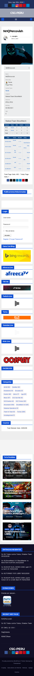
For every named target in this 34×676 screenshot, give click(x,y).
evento (7, 394)
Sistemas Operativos (11, 408)
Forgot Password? (16, 239)
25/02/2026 (10, 476)
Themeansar (16, 663)
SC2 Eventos (9, 401)
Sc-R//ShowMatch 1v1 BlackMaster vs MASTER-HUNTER (15, 493)
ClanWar (16, 387)
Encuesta (19, 390)
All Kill (7, 387)
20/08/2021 (8, 163)
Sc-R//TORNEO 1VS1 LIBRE (15, 532)
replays (30, 667)
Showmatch (9, 404)
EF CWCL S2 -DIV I (8, 628)
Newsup (28, 661)
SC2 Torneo (21, 401)
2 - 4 (20, 141)
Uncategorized (9, 415)
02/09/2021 (8, 158)
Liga (23, 394)
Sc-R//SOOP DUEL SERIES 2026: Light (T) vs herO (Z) (16, 513)
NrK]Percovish (6, 619)
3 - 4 (20, 158)
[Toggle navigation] (16, 19)
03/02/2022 (8, 141)
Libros (16, 394)
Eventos (17, 672)
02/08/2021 (8, 168)
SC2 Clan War (17, 397)
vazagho (14, 36)
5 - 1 (20, 163)
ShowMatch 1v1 (22, 404)
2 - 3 (20, 146)
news (7, 397)
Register (6, 239)
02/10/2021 (8, 152)
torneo (21, 411)
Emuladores (8, 390)
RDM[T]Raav (6, 636)
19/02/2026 (10, 516)
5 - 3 (20, 152)
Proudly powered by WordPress (11, 661)
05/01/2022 (8, 146)
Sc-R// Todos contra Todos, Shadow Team (16, 471)
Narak (7, 91)
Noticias (24, 667)
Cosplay (3, 667)
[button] (28, 19)
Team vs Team (9, 411)
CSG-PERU (17, 13)
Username (6, 218)
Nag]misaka (5, 632)
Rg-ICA (15, 151)
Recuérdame (9, 231)
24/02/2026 (10, 496)
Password (6, 224)
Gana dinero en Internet (14, 667)
